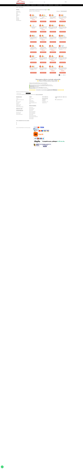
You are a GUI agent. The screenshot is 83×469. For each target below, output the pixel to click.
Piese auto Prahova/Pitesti (32, 115)
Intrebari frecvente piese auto (20, 99)
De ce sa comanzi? (18, 101)
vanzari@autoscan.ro (59, 99)
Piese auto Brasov (31, 109)
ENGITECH (62, 45)
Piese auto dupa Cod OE (19, 114)
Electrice (17, 15)
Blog (16, 100)
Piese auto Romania (32, 105)
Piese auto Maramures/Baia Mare (33, 116)
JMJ (43, 66)
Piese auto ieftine (18, 113)
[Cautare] (44, 2)
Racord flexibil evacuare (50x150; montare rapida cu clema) (53, 68)
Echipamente (18, 14)
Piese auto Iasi (31, 110)
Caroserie (28, 5)
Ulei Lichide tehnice (18, 20)
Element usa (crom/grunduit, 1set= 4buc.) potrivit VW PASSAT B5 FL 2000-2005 (53, 48)
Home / (17, 7)
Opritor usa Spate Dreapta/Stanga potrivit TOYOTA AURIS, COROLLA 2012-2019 (43, 48)
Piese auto (45, 5)
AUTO (33, 25)
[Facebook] (16, 122)
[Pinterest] (16, 123)
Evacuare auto (39, 5)
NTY (16, 16)
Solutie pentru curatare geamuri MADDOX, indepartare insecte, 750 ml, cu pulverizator (53, 17)
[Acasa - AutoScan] (20, 2)
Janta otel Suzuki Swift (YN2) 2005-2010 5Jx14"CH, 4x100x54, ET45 (33, 37)
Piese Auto (17, 17)
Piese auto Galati (31, 117)
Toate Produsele (19, 5)
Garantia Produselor (31, 101)
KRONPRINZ (33, 35)
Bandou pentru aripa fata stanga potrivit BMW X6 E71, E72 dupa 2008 (43, 58)
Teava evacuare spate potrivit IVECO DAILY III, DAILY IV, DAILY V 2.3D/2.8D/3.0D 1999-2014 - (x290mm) (33, 68)
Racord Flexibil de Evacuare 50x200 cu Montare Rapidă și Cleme (62, 68)
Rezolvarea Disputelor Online (33, 102)
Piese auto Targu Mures (32, 112)
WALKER (33, 66)
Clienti (30, 96)
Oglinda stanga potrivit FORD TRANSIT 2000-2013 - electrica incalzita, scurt (53, 58)
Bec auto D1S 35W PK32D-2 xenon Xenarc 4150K (53, 37)
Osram (53, 35)
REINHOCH (52, 25)
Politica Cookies (18, 105)
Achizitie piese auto (19, 110)
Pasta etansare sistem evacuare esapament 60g (33, 17)
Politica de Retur (31, 100)
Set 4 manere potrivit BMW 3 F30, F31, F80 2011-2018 (43, 27)
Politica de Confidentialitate (39, 94)
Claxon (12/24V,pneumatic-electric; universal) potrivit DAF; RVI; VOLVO (62, 17)
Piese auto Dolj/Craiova (32, 113)
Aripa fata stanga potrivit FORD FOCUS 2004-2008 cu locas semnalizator (43, 37)
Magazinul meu (19, 96)
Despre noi (17, 103)
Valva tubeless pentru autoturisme (33, 27)
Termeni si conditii (18, 104)
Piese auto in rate (18, 112)
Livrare (30, 99)
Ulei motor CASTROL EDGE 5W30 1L (43, 17)
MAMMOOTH (62, 35)
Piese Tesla (17, 19)
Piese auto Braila (31, 118)
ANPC (30, 103)
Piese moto (17, 18)
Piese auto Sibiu (31, 114)
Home (61, 5)
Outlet (24, 5)
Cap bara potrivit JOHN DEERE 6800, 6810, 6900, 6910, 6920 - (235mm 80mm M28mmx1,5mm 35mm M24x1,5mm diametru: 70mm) (53, 27)
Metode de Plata (31, 98)
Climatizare (57, 5)
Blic (43, 25)
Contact (17, 98)
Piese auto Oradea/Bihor (32, 111)
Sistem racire (51, 5)
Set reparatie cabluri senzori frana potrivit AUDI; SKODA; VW (62, 58)
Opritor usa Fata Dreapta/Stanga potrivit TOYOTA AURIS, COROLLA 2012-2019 (33, 48)
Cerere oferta (18, 102)
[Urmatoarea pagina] (65, 75)
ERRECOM (62, 25)
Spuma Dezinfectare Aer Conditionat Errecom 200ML (63, 27)
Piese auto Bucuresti (31, 108)
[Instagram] (16, 124)
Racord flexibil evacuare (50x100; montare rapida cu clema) (43, 68)
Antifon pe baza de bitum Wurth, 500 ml (33, 58)
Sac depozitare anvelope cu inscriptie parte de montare (63, 37)
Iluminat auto (33, 5)
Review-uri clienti (19, 108)
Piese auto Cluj (31, 107)
